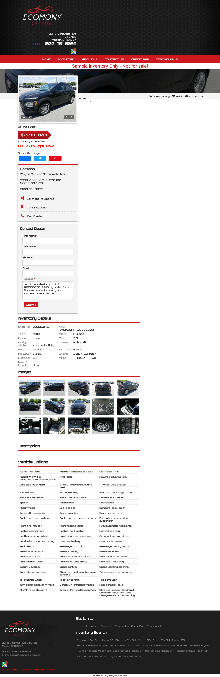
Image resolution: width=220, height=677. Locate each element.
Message (28, 278)
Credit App (137, 626)
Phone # (28, 257)
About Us (106, 626)
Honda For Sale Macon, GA (193, 645)
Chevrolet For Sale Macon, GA (95, 640)
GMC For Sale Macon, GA (124, 645)
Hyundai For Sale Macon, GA (94, 650)
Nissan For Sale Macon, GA (192, 650)
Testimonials (154, 626)
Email (25, 268)
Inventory (92, 626)
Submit (31, 304)
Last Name (29, 246)
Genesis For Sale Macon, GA (158, 645)
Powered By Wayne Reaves (110, 675)
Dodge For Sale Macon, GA (169, 640)
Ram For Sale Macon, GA (91, 656)
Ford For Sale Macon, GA (92, 645)
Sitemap (51, 669)
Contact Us (26, 669)
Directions (39, 669)
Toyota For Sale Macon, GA (124, 656)
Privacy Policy (10, 669)
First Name (29, 235)
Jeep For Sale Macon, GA (128, 650)
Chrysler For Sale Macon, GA (133, 640)
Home (80, 626)
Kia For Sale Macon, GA (159, 650)
